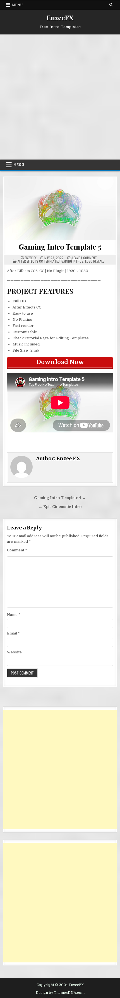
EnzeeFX (60, 17)
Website (14, 652)
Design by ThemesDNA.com (60, 993)
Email (13, 633)
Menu (17, 5)
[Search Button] (111, 5)
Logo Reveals (95, 261)
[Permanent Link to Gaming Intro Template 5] (60, 208)
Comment (17, 550)
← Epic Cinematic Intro (60, 507)
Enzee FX (31, 258)
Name (13, 615)
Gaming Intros (72, 261)
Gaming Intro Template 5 (60, 247)
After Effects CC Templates (39, 261)
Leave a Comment (84, 258)
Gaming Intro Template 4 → (60, 498)
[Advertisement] (60, 97)
